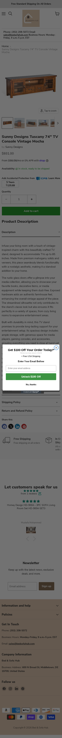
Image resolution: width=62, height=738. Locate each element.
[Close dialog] (56, 348)
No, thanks (31, 385)
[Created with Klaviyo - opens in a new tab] (31, 392)
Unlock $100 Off (31, 376)
